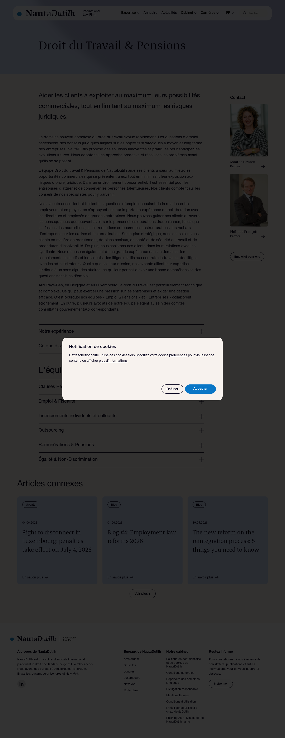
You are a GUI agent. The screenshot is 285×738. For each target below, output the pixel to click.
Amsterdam (131, 659)
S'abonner (221, 684)
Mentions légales (177, 695)
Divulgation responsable (182, 689)
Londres (129, 671)
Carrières (208, 13)
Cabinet (187, 13)
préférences (178, 355)
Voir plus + (143, 594)
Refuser (172, 389)
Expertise (128, 13)
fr (228, 13)
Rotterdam (131, 690)
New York (130, 684)
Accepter (200, 389)
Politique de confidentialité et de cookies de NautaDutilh (183, 663)
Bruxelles (130, 665)
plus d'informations (113, 361)
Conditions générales (180, 673)
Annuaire (150, 13)
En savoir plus (32, 577)
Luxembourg (132, 678)
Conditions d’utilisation (181, 701)
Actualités (169, 13)
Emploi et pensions (247, 257)
